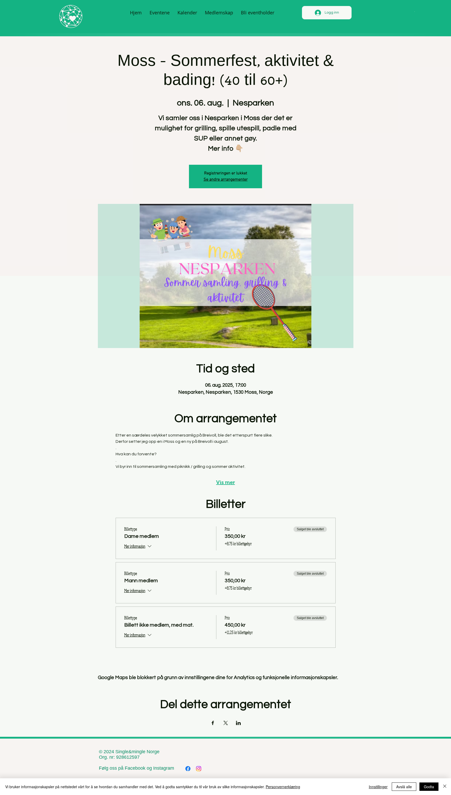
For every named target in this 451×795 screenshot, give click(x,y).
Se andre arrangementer (226, 179)
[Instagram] (198, 768)
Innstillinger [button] (378, 786)
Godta (429, 786)
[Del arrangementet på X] (225, 723)
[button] (414, 11)
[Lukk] (445, 786)
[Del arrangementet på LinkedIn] (238, 723)
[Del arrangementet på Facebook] (212, 723)
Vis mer (225, 482)
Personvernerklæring (283, 786)
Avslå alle (404, 786)
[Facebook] (188, 768)
